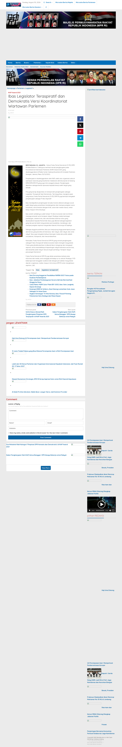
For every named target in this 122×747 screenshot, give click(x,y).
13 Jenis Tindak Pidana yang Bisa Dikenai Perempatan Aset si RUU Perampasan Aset (43, 351)
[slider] (100, 510)
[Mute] (110, 510)
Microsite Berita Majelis (95, 741)
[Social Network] (46, 7)
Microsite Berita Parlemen (94, 742)
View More (46, 468)
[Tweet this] (80, 125)
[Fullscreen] (113, 510)
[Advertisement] (61, 46)
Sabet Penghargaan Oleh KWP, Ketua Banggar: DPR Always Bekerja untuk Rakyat (36, 455)
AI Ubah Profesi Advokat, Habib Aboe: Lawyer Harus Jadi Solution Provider (39, 392)
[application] (101, 504)
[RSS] (53, 304)
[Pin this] (80, 131)
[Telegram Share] (80, 137)
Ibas (37, 270)
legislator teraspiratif (50, 270)
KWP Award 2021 (14, 93)
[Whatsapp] (80, 144)
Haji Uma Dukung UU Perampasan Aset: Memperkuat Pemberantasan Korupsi (40, 338)
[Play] (90, 510)
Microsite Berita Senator (94, 744)
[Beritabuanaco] (13, 5)
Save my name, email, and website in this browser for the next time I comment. (39, 433)
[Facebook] (39, 304)
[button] (101, 504)
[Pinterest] (49, 304)
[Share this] (80, 119)
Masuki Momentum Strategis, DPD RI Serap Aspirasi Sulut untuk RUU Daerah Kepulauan (44, 379)
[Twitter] (44, 304)
